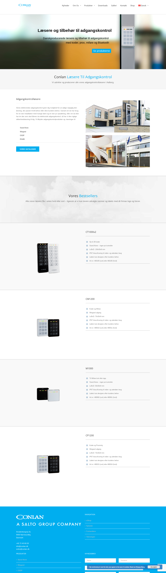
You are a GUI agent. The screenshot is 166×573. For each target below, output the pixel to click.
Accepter (154, 567)
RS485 (22, 139)
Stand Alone (24, 128)
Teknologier (90, 537)
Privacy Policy (140, 567)
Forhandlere (91, 531)
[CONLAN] (48, 516)
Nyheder (89, 526)
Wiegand (23, 132)
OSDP (22, 135)
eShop (88, 520)
